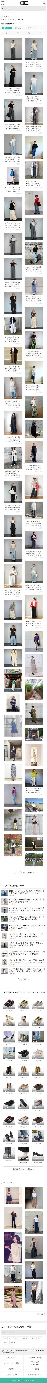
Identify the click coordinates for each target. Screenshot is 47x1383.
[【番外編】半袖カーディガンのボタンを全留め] (34, 253)
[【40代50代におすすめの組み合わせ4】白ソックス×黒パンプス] (13, 458)
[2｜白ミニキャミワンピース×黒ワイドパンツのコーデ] (13, 492)
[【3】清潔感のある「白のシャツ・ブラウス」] (34, 372)
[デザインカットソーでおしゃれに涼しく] (34, 1222)
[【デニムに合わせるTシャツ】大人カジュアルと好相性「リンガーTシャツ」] (34, 83)
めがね (13, 1342)
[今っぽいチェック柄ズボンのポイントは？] (34, 510)
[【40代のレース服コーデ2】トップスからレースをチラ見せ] (34, 572)
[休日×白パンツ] (34, 778)
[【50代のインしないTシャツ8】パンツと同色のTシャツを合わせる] (13, 1218)
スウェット (5, 1342)
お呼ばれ (25, 1338)
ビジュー (33, 1338)
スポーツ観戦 (12, 1338)
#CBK (22, 1380)
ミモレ (40, 1338)
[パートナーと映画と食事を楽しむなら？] (13, 356)
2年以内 (7, 28)
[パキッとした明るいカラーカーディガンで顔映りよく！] (34, 607)
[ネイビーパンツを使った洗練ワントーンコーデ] (34, 452)
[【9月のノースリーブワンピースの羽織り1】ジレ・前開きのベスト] (34, 1247)
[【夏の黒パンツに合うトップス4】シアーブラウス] (13, 1274)
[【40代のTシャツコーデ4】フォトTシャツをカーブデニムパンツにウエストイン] (34, 286)
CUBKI (23, 3)
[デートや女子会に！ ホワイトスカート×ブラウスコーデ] (13, 1247)
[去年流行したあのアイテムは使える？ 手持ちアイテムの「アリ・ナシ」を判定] (13, 1195)
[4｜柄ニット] (34, 170)
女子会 (4, 1338)
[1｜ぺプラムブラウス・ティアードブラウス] (13, 176)
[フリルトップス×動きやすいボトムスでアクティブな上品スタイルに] (34, 1292)
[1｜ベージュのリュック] (34, 116)
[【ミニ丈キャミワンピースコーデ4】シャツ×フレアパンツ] (13, 388)
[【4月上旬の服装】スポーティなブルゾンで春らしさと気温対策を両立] (13, 326)
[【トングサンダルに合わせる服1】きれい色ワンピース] (13, 1297)
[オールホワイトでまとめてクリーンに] (13, 576)
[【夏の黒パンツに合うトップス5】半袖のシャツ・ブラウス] (34, 1270)
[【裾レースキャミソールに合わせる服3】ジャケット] (34, 49)
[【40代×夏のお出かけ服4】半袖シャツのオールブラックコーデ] (13, 75)
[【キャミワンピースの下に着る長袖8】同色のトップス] (13, 423)
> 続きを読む (38, 68)
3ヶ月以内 (29, 28)
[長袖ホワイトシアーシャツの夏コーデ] (13, 144)
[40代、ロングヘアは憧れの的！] (34, 340)
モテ (19, 1338)
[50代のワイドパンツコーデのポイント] (34, 1198)
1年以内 (18, 28)
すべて (40, 28)
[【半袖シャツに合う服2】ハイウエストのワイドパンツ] (13, 110)
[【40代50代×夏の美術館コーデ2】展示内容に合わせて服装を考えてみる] (13, 209)
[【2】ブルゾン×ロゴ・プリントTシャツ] (34, 540)
